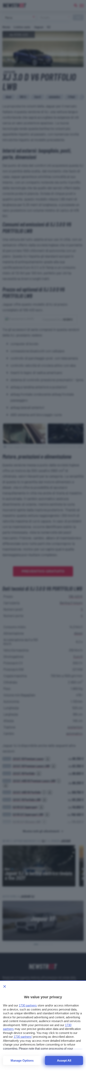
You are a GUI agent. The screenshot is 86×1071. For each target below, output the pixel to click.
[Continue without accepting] (4, 986)
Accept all (64, 1060)
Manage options (22, 1060)
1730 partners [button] (28, 1005)
